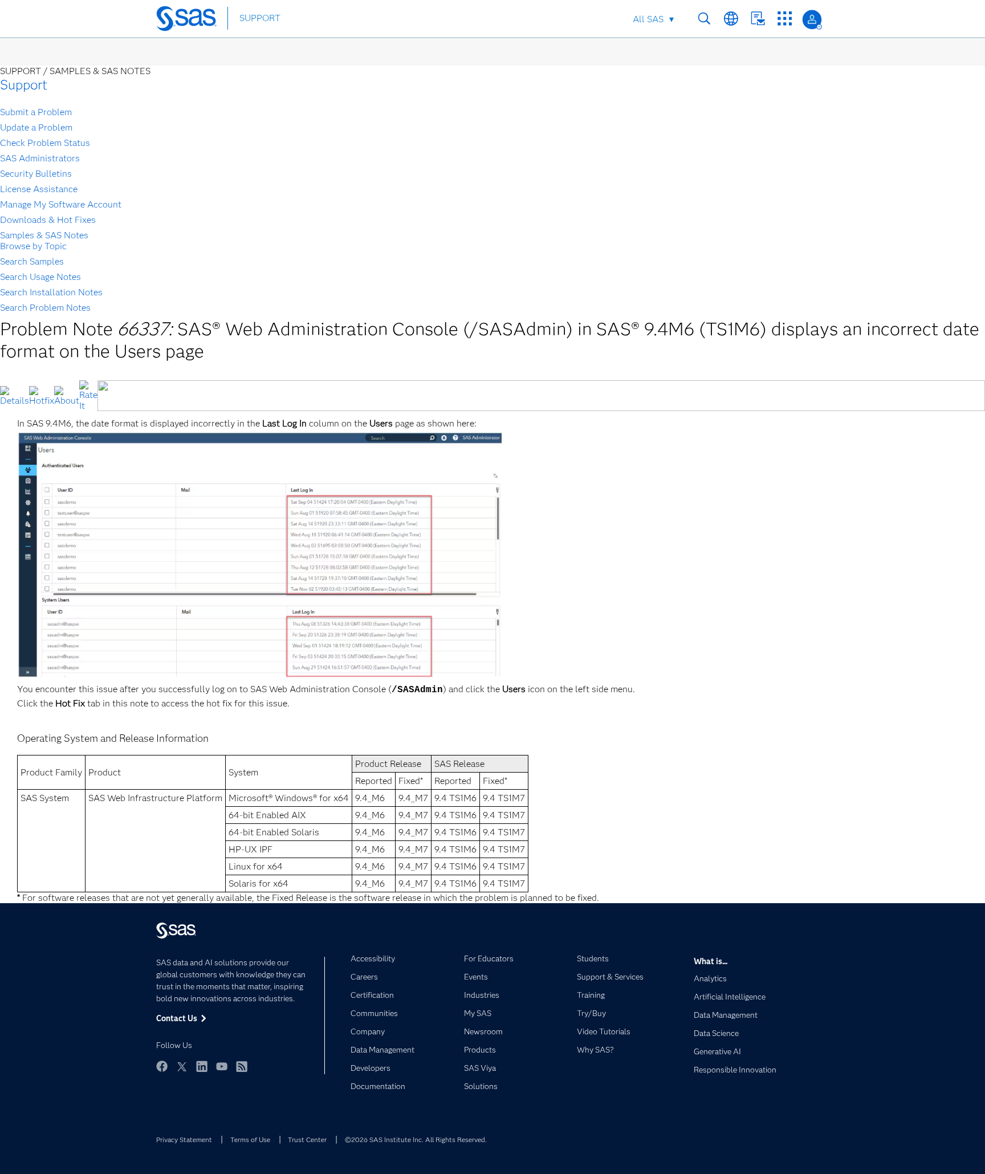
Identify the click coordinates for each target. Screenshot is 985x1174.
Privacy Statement (184, 1139)
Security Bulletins (36, 173)
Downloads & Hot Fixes (48, 219)
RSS (241, 1066)
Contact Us (758, 18)
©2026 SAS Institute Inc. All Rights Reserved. (416, 1139)
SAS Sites (785, 18)
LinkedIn (201, 1066)
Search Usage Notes (40, 276)
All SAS (648, 19)
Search (704, 18)
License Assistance (39, 189)
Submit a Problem (36, 112)
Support (23, 84)
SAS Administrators (40, 158)
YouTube (221, 1066)
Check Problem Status (45, 142)
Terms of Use (250, 1139)
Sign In (812, 20)
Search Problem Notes (45, 307)
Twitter (182, 1066)
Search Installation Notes (51, 292)
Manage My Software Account (60, 204)
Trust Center (307, 1139)
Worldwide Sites (731, 18)
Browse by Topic (33, 246)
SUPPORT (259, 18)
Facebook (162, 1066)
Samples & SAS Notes (44, 235)
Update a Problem (36, 127)
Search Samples (32, 261)
